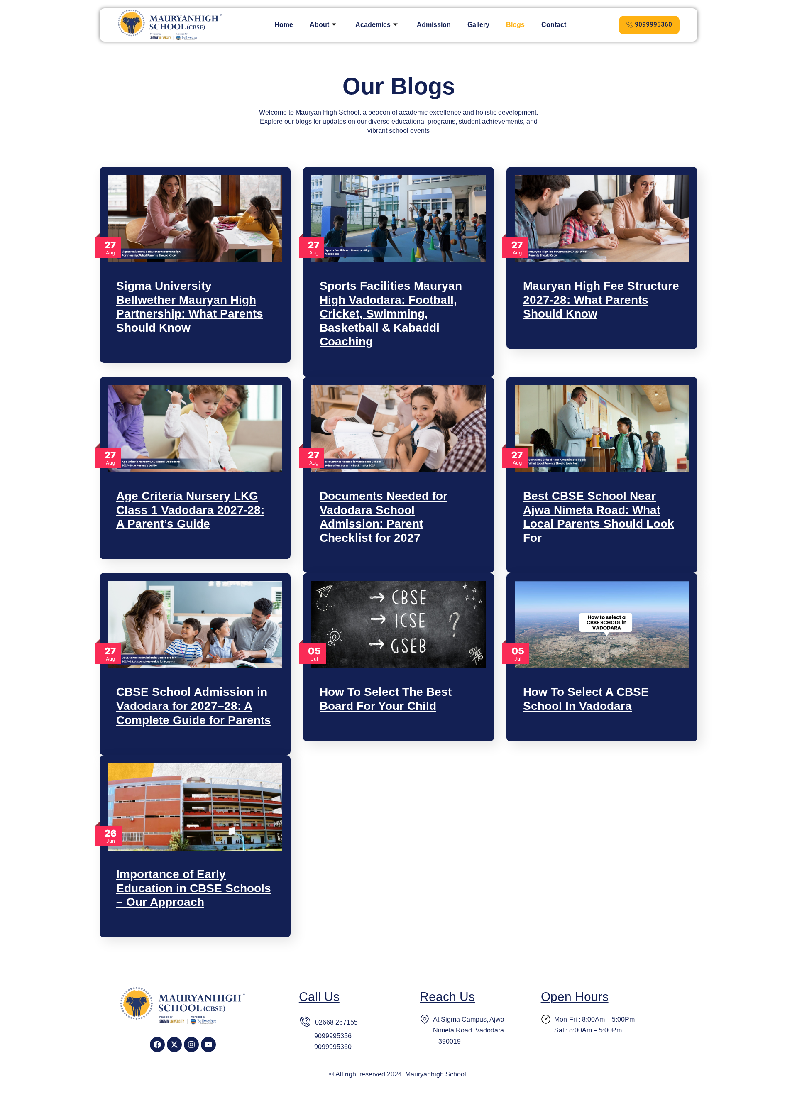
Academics (373, 24)
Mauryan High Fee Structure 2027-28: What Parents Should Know (601, 299)
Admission (434, 24)
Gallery (478, 24)
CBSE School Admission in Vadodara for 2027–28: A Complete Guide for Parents (193, 705)
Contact (553, 24)
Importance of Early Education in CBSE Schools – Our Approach (193, 888)
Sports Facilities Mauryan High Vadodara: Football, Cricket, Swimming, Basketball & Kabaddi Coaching (391, 313)
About (319, 24)
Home (283, 24)
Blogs (515, 24)
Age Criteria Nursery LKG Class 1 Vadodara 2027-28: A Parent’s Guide (190, 509)
